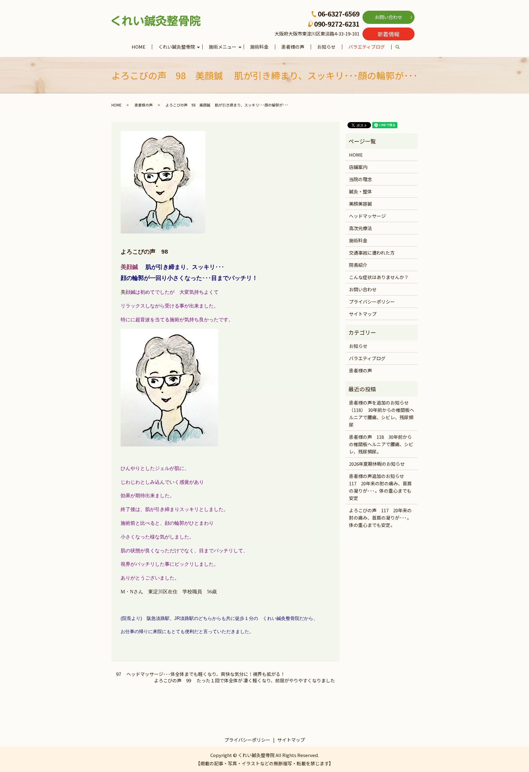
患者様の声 (292, 46)
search (401, 47)
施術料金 (259, 46)
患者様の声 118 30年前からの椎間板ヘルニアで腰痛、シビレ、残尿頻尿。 (381, 444)
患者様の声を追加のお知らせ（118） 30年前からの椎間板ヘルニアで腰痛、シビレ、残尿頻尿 (381, 413)
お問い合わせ (388, 17)
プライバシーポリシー (372, 301)
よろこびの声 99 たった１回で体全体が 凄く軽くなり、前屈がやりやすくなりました (244, 680)
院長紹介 (358, 265)
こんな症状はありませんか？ (379, 277)
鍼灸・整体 (360, 191)
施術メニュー (222, 46)
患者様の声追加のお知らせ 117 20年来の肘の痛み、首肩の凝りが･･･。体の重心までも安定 (380, 487)
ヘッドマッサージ (367, 216)
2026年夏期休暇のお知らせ (377, 464)
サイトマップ (363, 314)
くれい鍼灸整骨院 (176, 46)
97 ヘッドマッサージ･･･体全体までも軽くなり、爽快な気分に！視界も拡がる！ (200, 674)
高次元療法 (360, 228)
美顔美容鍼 (360, 203)
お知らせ (326, 46)
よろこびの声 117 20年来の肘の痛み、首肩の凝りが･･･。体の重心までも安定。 (380, 517)
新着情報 (388, 34)
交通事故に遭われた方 (372, 252)
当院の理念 (360, 179)
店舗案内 (358, 167)
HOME (138, 46)
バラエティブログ (366, 46)
